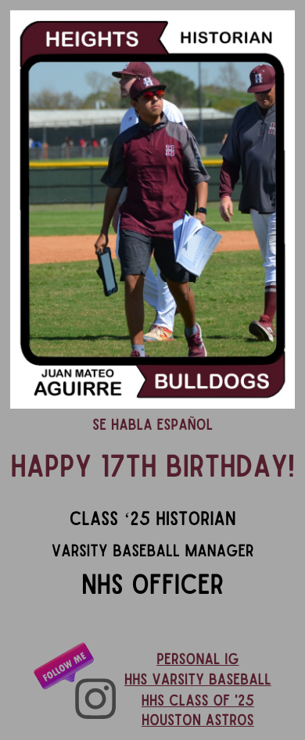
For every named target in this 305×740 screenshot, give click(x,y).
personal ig (197, 659)
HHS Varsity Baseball (197, 680)
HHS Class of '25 (198, 701)
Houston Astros (198, 720)
